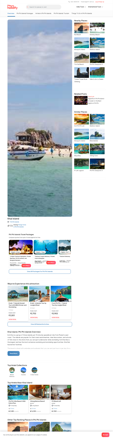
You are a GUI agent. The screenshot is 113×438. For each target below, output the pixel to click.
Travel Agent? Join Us (87, 2)
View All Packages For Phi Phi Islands (40, 271)
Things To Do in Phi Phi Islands (82, 13)
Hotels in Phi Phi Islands (43, 13)
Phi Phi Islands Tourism (61, 13)
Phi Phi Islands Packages (25, 13)
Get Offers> (26, 265)
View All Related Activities (40, 324)
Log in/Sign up (99, 2)
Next (68, 251)
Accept (105, 435)
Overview (11, 13)
